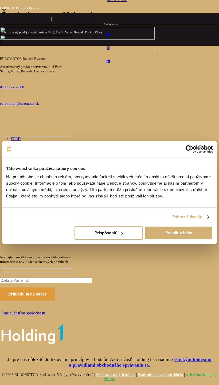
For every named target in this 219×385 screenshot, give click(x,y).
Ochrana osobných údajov (115, 375)
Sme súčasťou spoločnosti (23, 313)
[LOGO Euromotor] (77, 38)
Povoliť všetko (178, 233)
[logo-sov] (36, 135)
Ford (16, 139)
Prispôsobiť (106, 233)
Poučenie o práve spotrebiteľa (160, 375)
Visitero (109, 379)
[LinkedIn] (108, 62)
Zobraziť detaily (187, 217)
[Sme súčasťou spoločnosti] (36, 335)
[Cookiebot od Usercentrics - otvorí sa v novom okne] (189, 149)
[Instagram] (108, 48)
